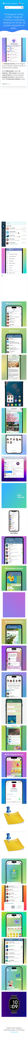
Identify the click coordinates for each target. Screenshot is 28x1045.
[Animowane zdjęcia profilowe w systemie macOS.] (14, 469)
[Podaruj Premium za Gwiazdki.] (14, 872)
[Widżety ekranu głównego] (14, 394)
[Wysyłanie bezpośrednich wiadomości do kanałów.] (14, 818)
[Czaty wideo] (14, 496)
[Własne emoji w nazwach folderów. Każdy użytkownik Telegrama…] (14, 288)
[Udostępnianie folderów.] (14, 314)
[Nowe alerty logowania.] (14, 685)
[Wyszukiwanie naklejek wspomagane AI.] (14, 925)
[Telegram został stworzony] (14, 845)
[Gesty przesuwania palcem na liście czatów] (14, 898)
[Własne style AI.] (14, 978)
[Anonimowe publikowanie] (14, 632)
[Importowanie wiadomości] (14, 712)
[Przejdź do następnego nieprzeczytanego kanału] (14, 368)
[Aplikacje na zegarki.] (14, 1005)
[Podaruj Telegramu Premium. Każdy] (14, 765)
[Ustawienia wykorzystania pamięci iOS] (14, 738)
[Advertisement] (14, 153)
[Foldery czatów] (14, 522)
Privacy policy (14, 1032)
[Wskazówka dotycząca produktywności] (14, 421)
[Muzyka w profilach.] (14, 658)
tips (9, 84)
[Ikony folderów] (14, 234)
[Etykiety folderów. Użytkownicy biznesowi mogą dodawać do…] (14, 550)
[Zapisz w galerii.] (14, 261)
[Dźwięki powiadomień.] (14, 579)
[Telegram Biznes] (14, 605)
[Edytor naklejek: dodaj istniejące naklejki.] (14, 445)
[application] (14, 50)
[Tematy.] (14, 341)
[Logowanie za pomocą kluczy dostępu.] (14, 792)
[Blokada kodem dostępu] (14, 951)
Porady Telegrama (11, 3)
